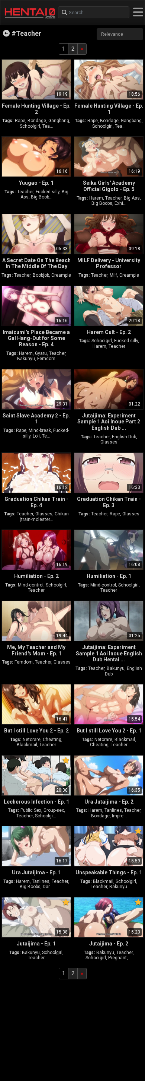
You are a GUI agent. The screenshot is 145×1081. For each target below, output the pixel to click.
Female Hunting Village (36, 109)
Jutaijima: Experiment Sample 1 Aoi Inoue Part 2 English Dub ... (108, 422)
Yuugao (36, 183)
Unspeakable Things (108, 872)
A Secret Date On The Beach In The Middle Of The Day (36, 263)
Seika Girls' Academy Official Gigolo (109, 186)
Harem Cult (109, 332)
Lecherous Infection (36, 802)
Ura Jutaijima (108, 802)
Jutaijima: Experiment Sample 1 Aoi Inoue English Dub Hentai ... (109, 653)
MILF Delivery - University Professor (108, 263)
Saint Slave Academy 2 (36, 419)
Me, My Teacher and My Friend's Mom (36, 650)
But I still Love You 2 (36, 731)
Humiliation (36, 576)
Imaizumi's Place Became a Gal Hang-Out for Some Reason (36, 338)
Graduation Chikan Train (36, 502)
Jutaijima (36, 944)
